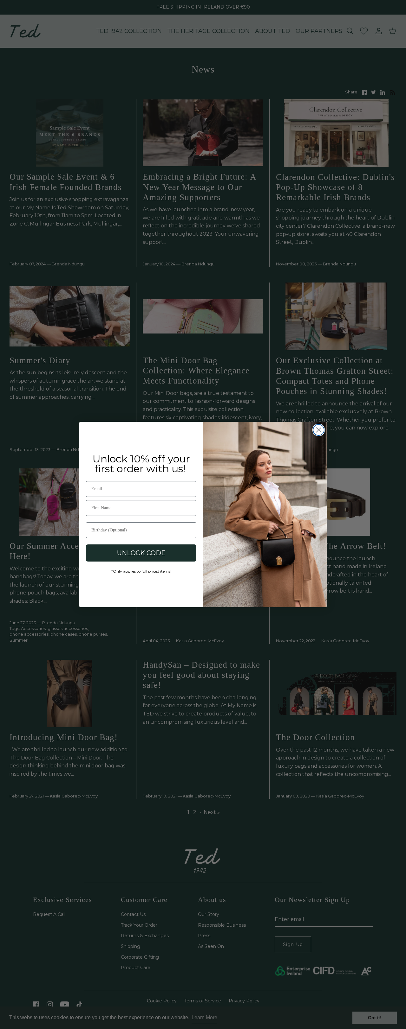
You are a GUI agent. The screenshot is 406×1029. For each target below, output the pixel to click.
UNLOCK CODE (141, 553)
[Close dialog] (318, 429)
